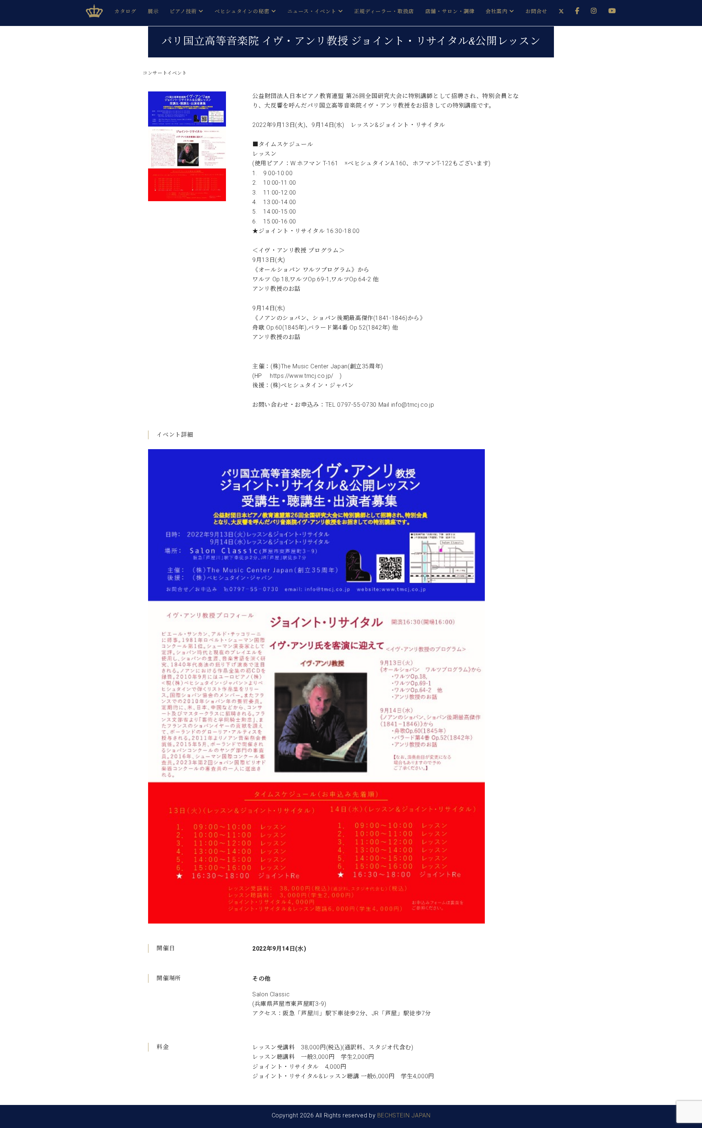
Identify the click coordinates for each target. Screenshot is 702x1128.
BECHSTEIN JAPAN (404, 1115)
